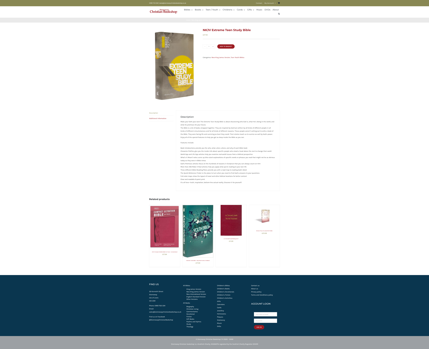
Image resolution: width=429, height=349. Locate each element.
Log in (259, 327)
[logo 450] (163, 9)
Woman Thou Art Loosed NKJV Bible (264, 230)
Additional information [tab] (157, 118)
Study (188, 324)
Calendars (221, 304)
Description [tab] (153, 113)
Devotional (190, 314)
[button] (279, 14)
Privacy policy (256, 292)
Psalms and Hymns (193, 322)
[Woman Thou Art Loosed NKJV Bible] (264, 206)
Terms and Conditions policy (262, 295)
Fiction (189, 317)
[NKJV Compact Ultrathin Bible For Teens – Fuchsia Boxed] (164, 206)
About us (254, 289)
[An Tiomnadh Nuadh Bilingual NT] (231, 206)
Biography (190, 307)
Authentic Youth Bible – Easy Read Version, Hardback (198, 260)
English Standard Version (196, 297)
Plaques (220, 317)
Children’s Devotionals (225, 292)
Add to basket (226, 46)
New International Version (196, 294)
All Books (186, 303)
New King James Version (221, 57)
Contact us (255, 286)
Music (219, 323)
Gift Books (190, 319)
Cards (219, 308)
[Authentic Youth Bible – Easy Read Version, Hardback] (198, 206)
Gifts (219, 301)
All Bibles (186, 286)
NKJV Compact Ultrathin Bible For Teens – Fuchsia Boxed (164, 251)
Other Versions (192, 299)
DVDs (219, 326)
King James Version (193, 289)
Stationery (221, 320)
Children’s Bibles (223, 286)
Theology (189, 327)
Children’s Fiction (223, 295)
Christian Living (192, 309)
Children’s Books (223, 289)
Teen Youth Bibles (237, 57)
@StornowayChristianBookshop (161, 320)
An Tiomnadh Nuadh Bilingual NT (231, 238)
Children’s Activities (224, 298)
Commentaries (192, 312)
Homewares (221, 314)
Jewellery (220, 311)
